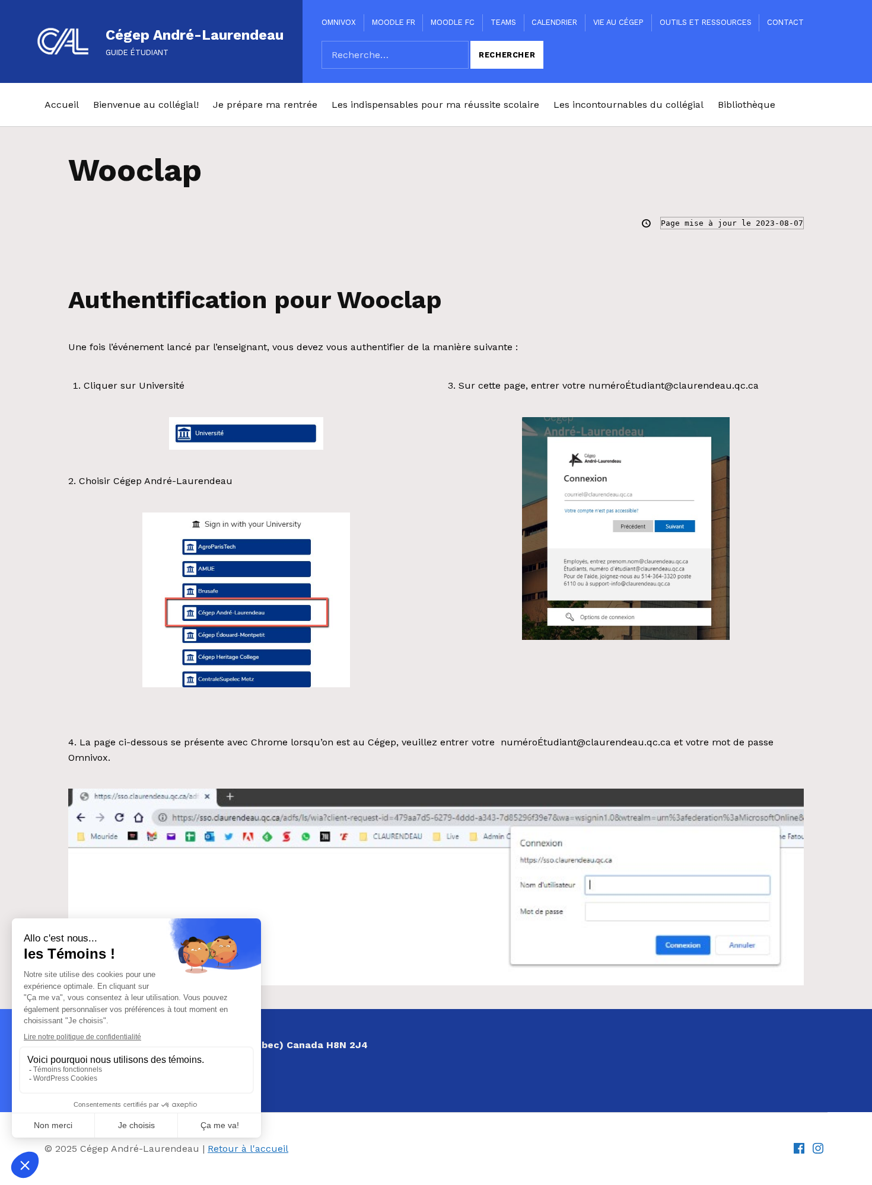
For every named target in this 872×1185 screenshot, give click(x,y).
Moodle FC (453, 22)
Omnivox (339, 22)
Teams (503, 22)
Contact (785, 22)
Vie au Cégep (618, 22)
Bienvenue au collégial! (146, 104)
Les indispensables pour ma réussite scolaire (435, 104)
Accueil (61, 104)
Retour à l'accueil (248, 1148)
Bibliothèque (746, 104)
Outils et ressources (706, 22)
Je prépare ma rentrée (265, 104)
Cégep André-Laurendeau (195, 35)
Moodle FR (393, 22)
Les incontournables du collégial (628, 104)
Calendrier (554, 22)
